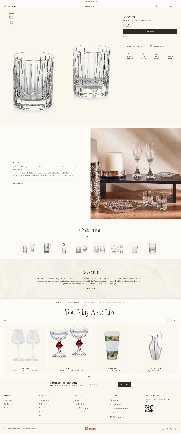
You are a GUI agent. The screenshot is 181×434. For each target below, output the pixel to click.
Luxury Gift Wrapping (81, 408)
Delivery (41, 404)
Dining (69, 302)
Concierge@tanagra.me (120, 409)
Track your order (44, 400)
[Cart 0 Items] (162, 6)
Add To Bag (150, 32)
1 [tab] (89, 376)
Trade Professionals (119, 417)
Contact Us (43, 412)
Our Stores (7, 408)
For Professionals (80, 412)
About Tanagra (9, 400)
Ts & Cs (23, 428)
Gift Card (77, 400)
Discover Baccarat (90, 289)
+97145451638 (117, 404)
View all (89, 237)
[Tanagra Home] (90, 6)
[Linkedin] (175, 429)
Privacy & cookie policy (31, 428)
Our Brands (8, 404)
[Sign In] (167, 6)
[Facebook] (167, 429)
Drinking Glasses (88, 302)
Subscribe (124, 384)
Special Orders (117, 413)
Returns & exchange (45, 408)
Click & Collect (79, 404)
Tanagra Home (60, 302)
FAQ (40, 416)
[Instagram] (163, 429)
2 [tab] (90, 376)
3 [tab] (92, 376)
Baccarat (129, 17)
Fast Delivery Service (90, 2)
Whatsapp (116, 400)
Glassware (77, 302)
